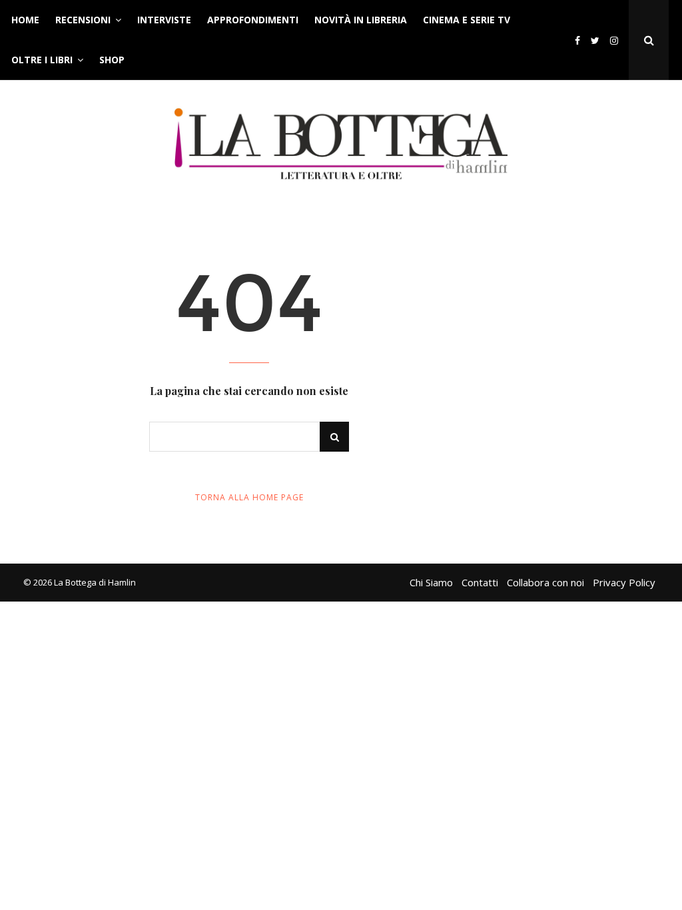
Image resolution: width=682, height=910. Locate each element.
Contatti (480, 582)
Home (25, 19)
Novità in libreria (360, 19)
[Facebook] (577, 40)
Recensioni (83, 19)
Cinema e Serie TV (466, 19)
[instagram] (617, 40)
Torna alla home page (249, 497)
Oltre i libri (42, 59)
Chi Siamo (431, 582)
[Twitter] (595, 40)
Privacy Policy (624, 582)
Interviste (164, 19)
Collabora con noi (545, 582)
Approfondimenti (252, 19)
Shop (112, 59)
